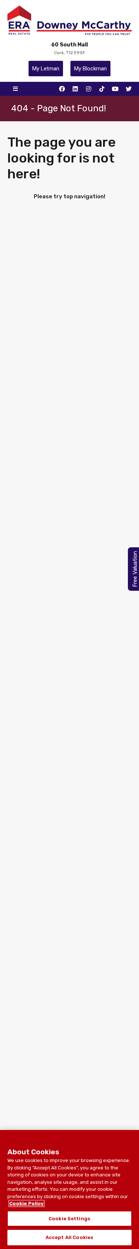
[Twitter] (129, 89)
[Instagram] (89, 89)
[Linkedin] (75, 89)
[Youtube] (115, 89)
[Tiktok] (102, 89)
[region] (69, 1189)
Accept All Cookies (69, 1237)
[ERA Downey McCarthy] (69, 20)
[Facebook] (62, 89)
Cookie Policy (26, 1203)
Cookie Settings (69, 1218)
